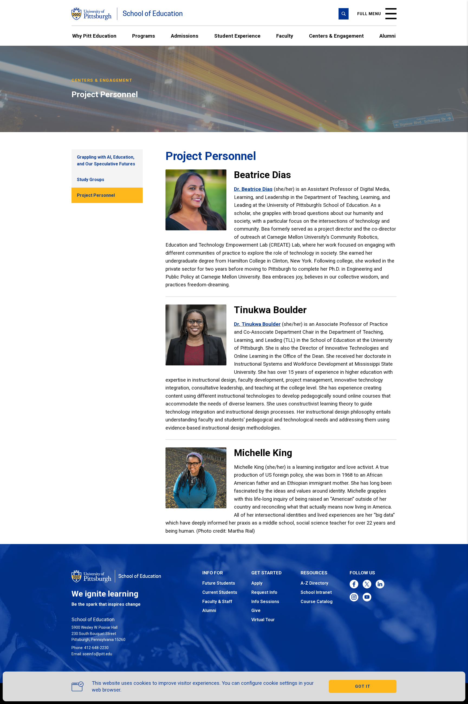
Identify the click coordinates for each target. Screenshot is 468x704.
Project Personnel (96, 195)
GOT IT (362, 686)
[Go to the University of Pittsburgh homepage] (92, 14)
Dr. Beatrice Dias (253, 189)
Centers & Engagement (336, 36)
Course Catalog (317, 601)
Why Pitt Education (94, 36)
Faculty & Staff (217, 601)
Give (256, 610)
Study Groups (90, 179)
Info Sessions (265, 601)
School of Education (153, 13)
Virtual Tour (263, 619)
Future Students (218, 583)
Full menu (369, 14)
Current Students (219, 592)
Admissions (184, 36)
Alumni (387, 36)
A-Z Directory (314, 583)
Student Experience (237, 36)
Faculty (284, 36)
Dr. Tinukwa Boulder (257, 324)
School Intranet (316, 592)
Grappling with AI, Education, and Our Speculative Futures (106, 161)
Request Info (264, 592)
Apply (256, 583)
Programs (143, 36)
